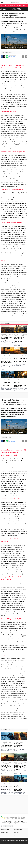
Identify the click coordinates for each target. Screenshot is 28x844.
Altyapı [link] (11, 81)
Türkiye (25, 762)
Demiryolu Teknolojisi (10, 17)
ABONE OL (13, 56)
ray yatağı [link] (22, 508)
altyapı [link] (2, 471)
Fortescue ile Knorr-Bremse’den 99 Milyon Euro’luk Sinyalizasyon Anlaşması (6, 362)
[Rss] (10, 826)
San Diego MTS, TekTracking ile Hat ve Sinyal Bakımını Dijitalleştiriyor (20, 788)
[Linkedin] (6, 826)
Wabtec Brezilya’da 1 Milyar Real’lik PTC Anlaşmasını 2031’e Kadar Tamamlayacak (20, 339)
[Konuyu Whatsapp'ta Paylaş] (7, 56)
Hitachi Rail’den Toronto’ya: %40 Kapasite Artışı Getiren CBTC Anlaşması (20, 384)
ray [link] (14, 410)
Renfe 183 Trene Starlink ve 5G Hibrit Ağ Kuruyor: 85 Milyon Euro (20, 745)
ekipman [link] (15, 471)
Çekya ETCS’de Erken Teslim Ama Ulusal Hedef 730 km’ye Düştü (7, 384)
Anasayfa (3, 17)
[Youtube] (8, 826)
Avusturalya (3, 355)
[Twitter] (4, 826)
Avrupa (2, 334)
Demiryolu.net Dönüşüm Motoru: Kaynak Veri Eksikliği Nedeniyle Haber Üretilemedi (20, 767)
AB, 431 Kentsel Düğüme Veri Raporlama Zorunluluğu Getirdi (6, 339)
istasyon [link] (23, 634)
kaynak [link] (17, 143)
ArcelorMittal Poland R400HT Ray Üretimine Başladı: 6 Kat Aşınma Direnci (6, 745)
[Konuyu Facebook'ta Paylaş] (2, 56)
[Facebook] (1, 826)
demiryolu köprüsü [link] (14, 21)
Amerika (16, 334)
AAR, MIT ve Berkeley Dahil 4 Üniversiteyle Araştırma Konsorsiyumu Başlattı (7, 767)
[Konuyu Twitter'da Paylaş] (4, 56)
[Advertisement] (14, 804)
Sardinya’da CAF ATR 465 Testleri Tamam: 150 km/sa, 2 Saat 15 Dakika (20, 360)
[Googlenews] (12, 826)
